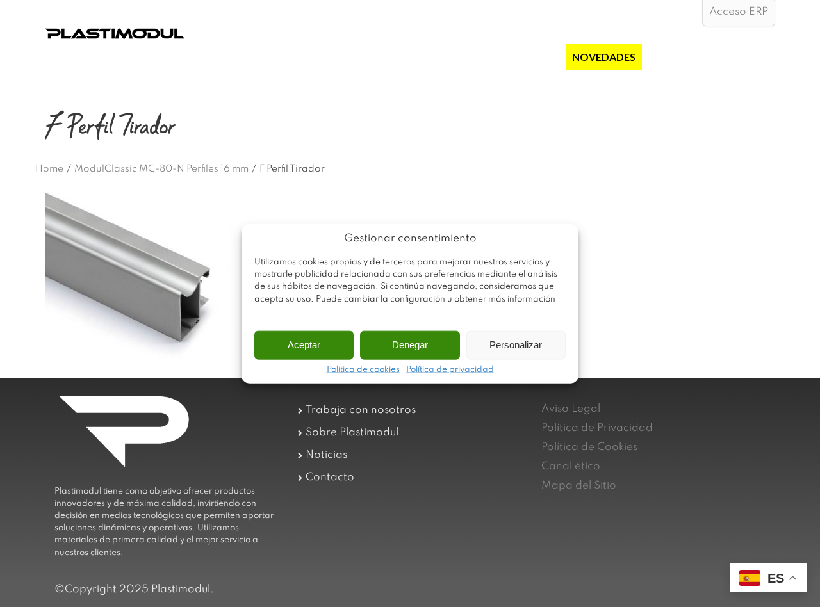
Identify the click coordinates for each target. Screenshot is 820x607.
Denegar (410, 344)
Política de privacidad (450, 369)
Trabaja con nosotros (361, 410)
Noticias (326, 454)
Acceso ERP (738, 11)
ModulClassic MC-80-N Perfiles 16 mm (161, 169)
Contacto (330, 477)
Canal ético (570, 466)
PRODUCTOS (467, 57)
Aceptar (304, 344)
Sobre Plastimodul (352, 432)
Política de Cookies (589, 447)
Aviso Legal (570, 408)
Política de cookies (363, 369)
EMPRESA (398, 57)
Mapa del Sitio (578, 485)
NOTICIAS (672, 57)
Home (49, 169)
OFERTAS (536, 57)
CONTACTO (739, 57)
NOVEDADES (604, 57)
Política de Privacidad (597, 428)
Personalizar (515, 344)
